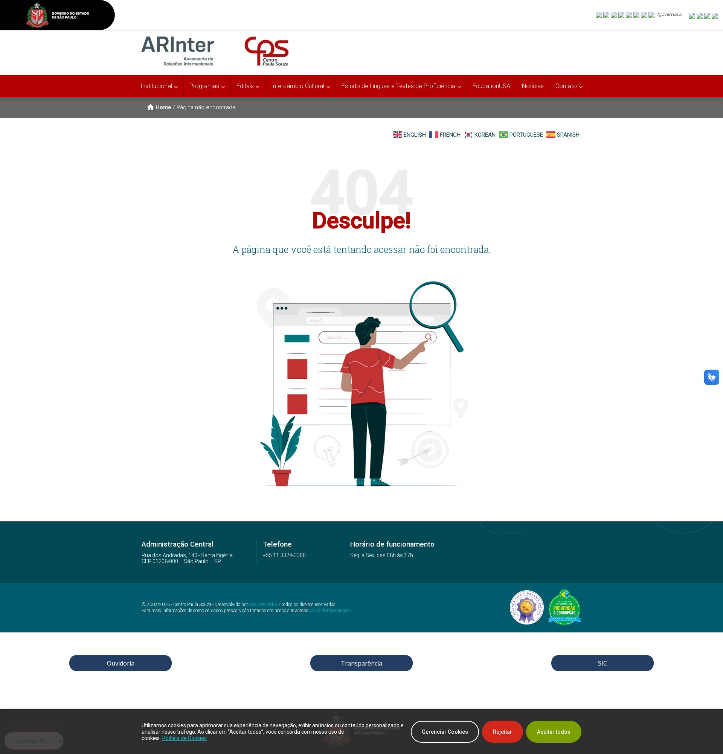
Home (163, 107)
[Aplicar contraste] (707, 15)
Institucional (156, 86)
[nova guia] (715, 15)
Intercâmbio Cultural (297, 86)
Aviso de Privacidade (329, 610)
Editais (245, 86)
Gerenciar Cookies (445, 732)
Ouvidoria (120, 663)
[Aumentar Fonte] (692, 15)
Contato (566, 86)
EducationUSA (491, 86)
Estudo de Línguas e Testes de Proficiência (398, 86)
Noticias (533, 86)
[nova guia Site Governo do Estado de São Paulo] (57, 16)
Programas (204, 86)
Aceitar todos (553, 732)
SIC (602, 663)
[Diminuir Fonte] (700, 15)
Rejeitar (502, 732)
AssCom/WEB (263, 604)
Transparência (361, 663)
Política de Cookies (184, 738)
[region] (361, 732)
